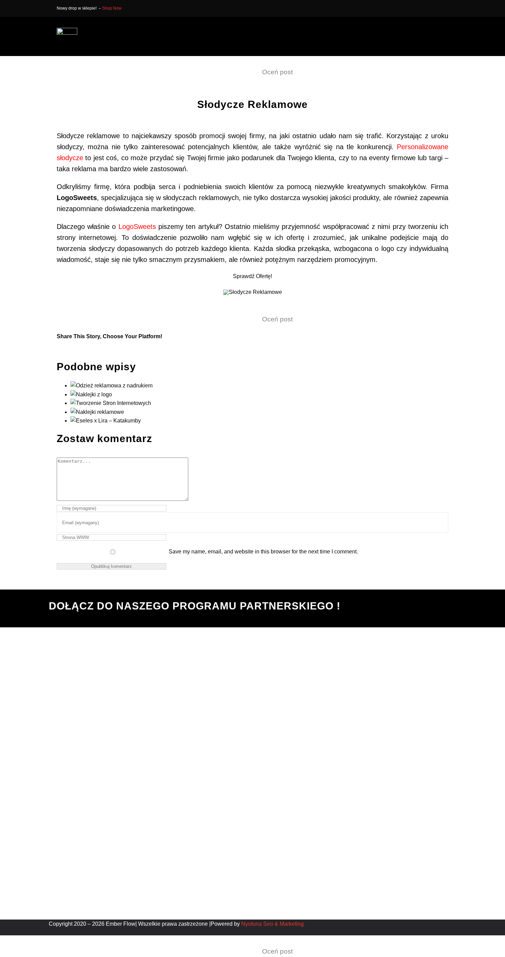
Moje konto (113, 689)
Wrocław (159, 654)
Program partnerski (123, 672)
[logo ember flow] (67, 30)
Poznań (158, 698)
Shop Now (112, 8)
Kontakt (109, 654)
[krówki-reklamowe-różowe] (252, 292)
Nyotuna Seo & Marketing (272, 924)
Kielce (157, 707)
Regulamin (113, 681)
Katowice (160, 672)
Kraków (158, 663)
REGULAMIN (417, 830)
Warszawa (162, 689)
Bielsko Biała (165, 681)
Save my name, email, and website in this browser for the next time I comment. (263, 551)
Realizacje (113, 663)
